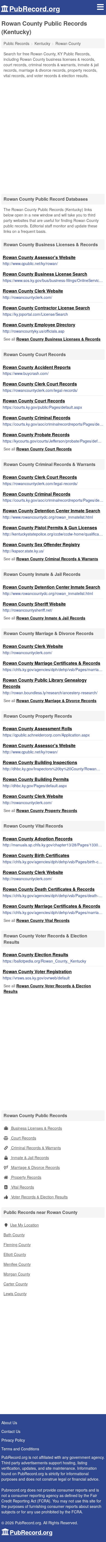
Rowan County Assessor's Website (39, 257)
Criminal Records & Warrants (35, 1147)
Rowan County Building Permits (36, 779)
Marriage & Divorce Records (35, 1167)
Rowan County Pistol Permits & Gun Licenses (50, 527)
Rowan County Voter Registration (37, 971)
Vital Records (22, 1187)
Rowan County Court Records (34, 401)
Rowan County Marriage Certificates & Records (51, 663)
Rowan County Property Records (46, 810)
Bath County (14, 1234)
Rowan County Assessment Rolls (37, 728)
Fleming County (17, 1244)
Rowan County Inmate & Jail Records (50, 618)
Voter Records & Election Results (39, 1197)
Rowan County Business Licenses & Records (58, 339)
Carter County (16, 1283)
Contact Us (10, 1431)
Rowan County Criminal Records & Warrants (57, 558)
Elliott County (15, 1254)
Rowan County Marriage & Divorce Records (56, 700)
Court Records (23, 1138)
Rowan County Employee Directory (39, 324)
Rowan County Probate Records (36, 434)
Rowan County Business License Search (45, 274)
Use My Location (24, 1225)
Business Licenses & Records (36, 1128)
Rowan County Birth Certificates (36, 855)
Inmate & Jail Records (29, 1157)
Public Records (16, 43)
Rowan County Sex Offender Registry (41, 544)
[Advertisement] (53, 134)
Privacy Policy (13, 1440)
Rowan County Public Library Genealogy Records (45, 683)
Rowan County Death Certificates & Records (49, 889)
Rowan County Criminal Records (36, 417)
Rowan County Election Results (35, 954)
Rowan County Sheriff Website (34, 604)
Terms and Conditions (20, 1448)
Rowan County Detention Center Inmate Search (51, 510)
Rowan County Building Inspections (40, 762)
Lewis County (15, 1293)
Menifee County (17, 1264)
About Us (9, 1422)
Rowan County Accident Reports (37, 367)
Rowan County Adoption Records (38, 838)
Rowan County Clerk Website (33, 291)
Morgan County (17, 1274)
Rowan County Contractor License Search (46, 308)
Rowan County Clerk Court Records (40, 384)
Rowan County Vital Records (43, 920)
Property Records (25, 1177)
